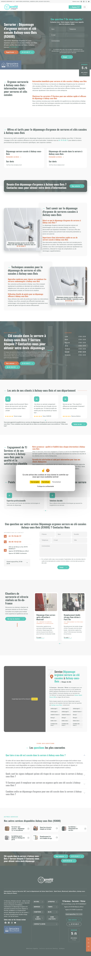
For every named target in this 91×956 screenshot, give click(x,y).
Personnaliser (56, 482)
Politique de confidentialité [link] (45, 486)
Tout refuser (45, 482)
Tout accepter (35, 482)
